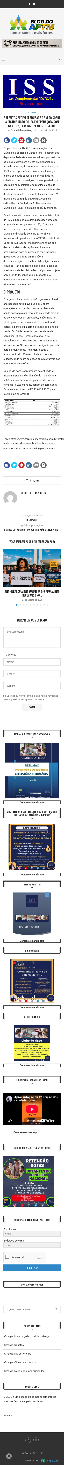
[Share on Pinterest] (21, 140)
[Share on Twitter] (14, 140)
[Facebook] (29, 4)
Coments (11, 654)
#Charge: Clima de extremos (19, 1362)
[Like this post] (27, 480)
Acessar (8, 1415)
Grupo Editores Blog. (22, 130)
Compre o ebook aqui (25, 1132)
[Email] (34, 4)
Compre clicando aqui (32, 802)
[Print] (43, 140)
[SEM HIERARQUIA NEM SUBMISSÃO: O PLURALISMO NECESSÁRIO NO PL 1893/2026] (32, 568)
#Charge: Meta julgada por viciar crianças (27, 1336)
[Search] (60, 60)
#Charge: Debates (13, 1345)
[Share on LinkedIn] (29, 140)
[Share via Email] (38, 480)
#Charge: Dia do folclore (17, 1353)
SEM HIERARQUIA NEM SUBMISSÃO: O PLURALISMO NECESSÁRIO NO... (32, 593)
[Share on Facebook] (7, 140)
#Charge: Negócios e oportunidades (24, 1371)
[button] (6, 577)
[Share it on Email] (36, 140)
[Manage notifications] (9, 1456)
